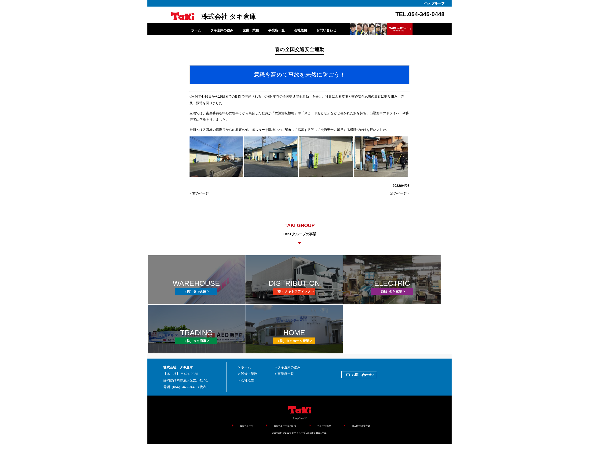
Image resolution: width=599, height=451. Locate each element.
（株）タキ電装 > (392, 291)
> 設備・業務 (247, 374)
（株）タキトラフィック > (294, 291)
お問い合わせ (326, 30)
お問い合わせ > (363, 375)
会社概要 (300, 30)
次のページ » (399, 193)
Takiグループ (435, 3)
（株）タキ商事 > (196, 341)
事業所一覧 (276, 30)
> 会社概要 (246, 380)
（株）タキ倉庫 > (196, 291)
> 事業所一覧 (284, 374)
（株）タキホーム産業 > (294, 341)
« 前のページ (199, 193)
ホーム (196, 30)
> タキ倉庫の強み (287, 367)
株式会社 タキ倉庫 (228, 16)
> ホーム (244, 367)
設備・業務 (251, 30)
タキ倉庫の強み (221, 30)
